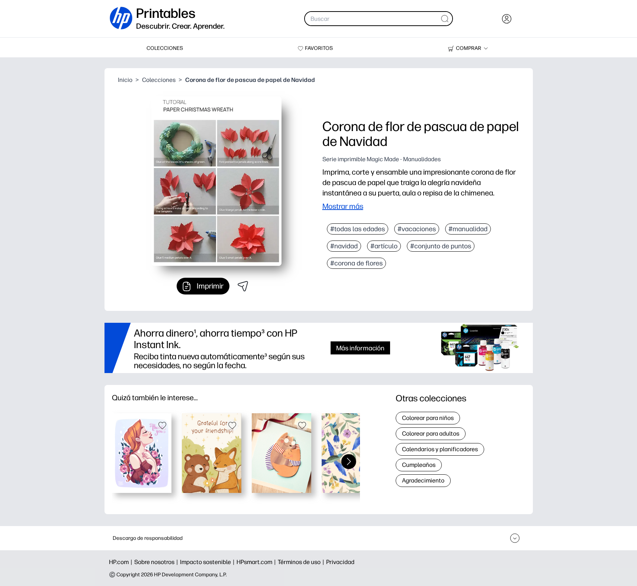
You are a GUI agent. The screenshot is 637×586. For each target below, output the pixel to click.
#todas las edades (357, 229)
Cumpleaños (418, 464)
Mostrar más (342, 206)
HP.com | (121, 562)
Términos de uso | (302, 562)
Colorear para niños (428, 417)
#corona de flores (356, 263)
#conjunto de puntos (440, 246)
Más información (360, 348)
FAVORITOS (319, 48)
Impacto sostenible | (208, 562)
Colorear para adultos (430, 433)
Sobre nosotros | (157, 562)
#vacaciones (417, 229)
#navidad (344, 246)
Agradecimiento (423, 480)
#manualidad (468, 229)
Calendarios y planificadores (440, 449)
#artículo (384, 246)
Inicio (125, 79)
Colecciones (159, 79)
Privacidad (340, 562)
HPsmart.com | (257, 562)
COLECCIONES (165, 48)
